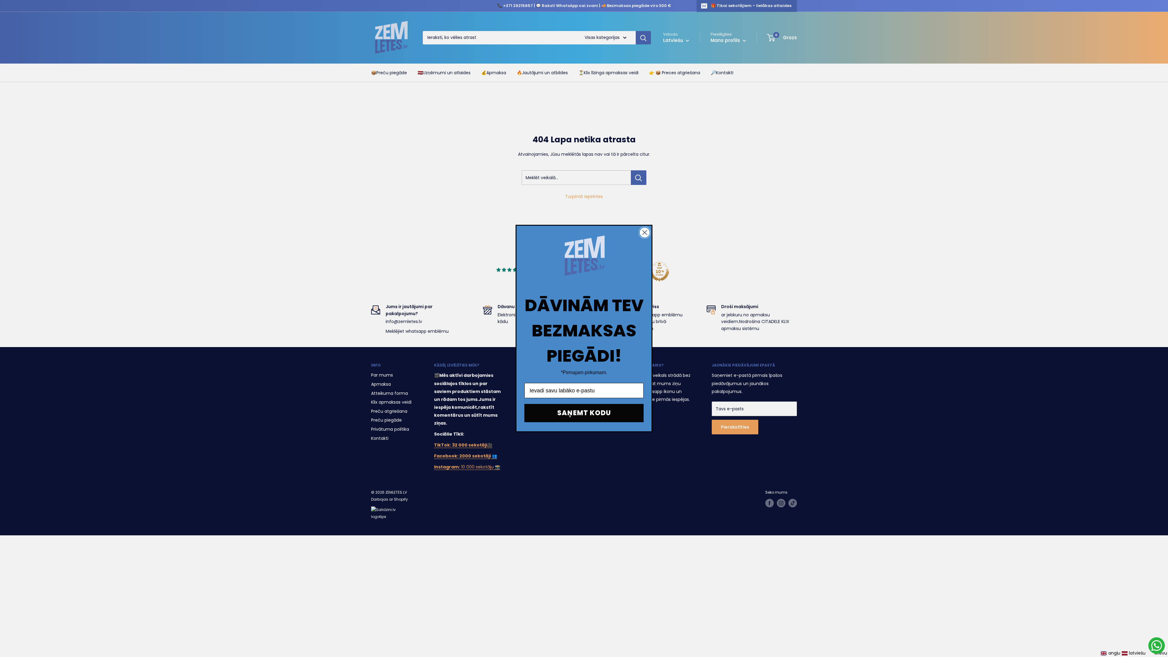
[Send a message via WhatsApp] (1156, 645)
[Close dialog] (644, 232)
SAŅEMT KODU (584, 413)
